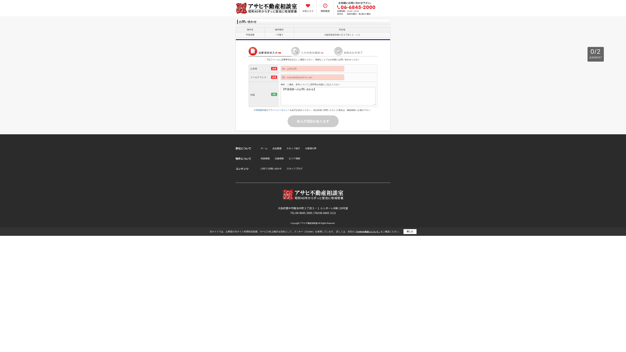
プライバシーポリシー (279, 110)
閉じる (410, 231)
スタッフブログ (295, 168)
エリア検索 (294, 158)
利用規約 (260, 110)
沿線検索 (279, 158)
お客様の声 (310, 148)
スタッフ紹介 (293, 148)
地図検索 (265, 158)
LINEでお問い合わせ (271, 168)
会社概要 (277, 148)
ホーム (264, 148)
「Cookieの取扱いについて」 (367, 232)
